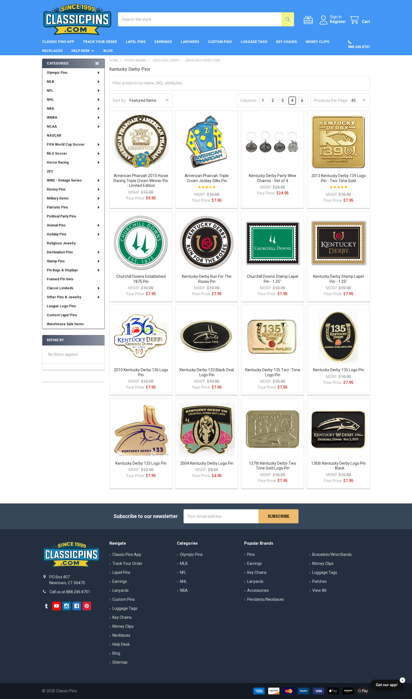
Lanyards (190, 42)
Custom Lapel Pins (62, 315)
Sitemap (120, 662)
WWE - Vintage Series (64, 180)
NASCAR (54, 135)
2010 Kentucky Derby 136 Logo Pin (141, 372)
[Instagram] (66, 606)
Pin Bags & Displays (62, 270)
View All (319, 590)
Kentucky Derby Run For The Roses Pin (207, 279)
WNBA (52, 118)
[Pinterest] (86, 606)
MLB (50, 82)
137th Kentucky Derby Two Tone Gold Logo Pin (272, 466)
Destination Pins (60, 252)
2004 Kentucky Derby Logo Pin (206, 463)
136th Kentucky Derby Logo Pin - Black (338, 466)
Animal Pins (56, 225)
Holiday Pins (56, 234)
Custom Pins (220, 42)
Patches (319, 581)
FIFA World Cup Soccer (66, 144)
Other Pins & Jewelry (64, 297)
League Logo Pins (61, 306)
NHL (50, 100)
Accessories (258, 590)
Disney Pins (56, 189)
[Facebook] (76, 606)
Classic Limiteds (60, 288)
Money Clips (317, 42)
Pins (251, 554)
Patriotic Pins (57, 207)
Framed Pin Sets (60, 279)
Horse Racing (58, 162)
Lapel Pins (135, 42)
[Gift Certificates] (309, 20)
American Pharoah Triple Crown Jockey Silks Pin (207, 178)
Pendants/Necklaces (265, 599)
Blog (108, 51)
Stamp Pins (56, 261)
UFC (50, 171)
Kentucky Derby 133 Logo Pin (140, 463)
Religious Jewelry (61, 243)
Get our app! (386, 685)
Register (338, 21)
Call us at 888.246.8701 (69, 592)
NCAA (52, 127)
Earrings (163, 42)
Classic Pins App (58, 42)
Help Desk (80, 51)
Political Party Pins (61, 216)
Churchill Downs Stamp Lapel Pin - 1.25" (272, 279)
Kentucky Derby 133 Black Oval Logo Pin (207, 372)
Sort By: (119, 100)
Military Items (58, 198)
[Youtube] (56, 606)
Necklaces (52, 51)
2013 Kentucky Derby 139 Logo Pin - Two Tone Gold (338, 178)
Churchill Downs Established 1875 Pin (141, 279)
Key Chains (286, 42)
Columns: (248, 100)
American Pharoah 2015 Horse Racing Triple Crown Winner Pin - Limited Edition (141, 180)
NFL (50, 91)
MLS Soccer (57, 153)
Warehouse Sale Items (65, 324)
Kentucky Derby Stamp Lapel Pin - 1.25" (338, 279)
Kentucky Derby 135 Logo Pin (338, 370)
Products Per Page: (331, 100)
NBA (50, 109)
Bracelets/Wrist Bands (332, 554)
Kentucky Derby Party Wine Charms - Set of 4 (272, 178)
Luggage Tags (254, 42)
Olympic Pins (57, 73)
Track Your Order (100, 42)
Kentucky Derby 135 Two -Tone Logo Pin (272, 372)
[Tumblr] (46, 606)
